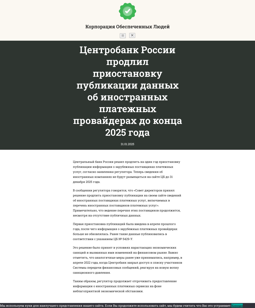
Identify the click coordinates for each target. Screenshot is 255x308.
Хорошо (237, 305)
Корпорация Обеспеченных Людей (127, 26)
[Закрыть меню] (132, 35)
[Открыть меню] (123, 35)
